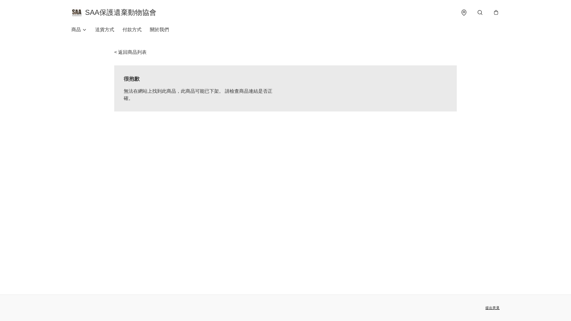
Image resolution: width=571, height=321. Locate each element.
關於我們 (159, 29)
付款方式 (132, 29)
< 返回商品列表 (130, 52)
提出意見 (492, 308)
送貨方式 (104, 29)
